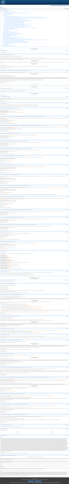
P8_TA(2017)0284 (6, 193)
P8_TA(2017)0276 (10, 122)
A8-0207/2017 (5, 118)
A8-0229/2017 (62, 211)
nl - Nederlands (62, 5)
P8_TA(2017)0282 (10, 170)
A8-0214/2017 (8, 263)
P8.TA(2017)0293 (3, 337)
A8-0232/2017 (12, 379)
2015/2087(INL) (27, 157)
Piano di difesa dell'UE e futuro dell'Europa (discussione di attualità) (11, 34)
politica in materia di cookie (49, 482)
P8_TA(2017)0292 (39, 332)
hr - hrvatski (58, 5)
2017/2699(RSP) (25, 296)
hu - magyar (61, 5)
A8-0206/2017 (42, 157)
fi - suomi (67, 5)
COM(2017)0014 (40, 176)
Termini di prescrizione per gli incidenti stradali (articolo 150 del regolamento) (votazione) (15, 21)
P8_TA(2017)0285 (6, 205)
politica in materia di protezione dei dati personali (37, 482)
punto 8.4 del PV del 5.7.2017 (13, 391)
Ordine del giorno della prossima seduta (8, 43)
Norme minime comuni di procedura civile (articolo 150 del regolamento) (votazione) (14, 22)
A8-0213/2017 (8, 255)
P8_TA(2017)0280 (10, 153)
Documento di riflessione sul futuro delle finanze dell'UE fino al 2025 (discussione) (12, 37)
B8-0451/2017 (39, 308)
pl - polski (63, 5)
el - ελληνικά (55, 5)
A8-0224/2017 (8, 268)
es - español (51, 5)
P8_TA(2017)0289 (6, 237)
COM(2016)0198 (53, 187)
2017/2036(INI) (64, 380)
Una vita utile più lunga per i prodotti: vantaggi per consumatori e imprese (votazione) (14, 26)
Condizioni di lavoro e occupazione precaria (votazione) (11, 29)
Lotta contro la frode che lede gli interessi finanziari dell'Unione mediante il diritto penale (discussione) (15, 42)
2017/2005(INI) (19, 142)
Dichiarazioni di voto (5, 30)
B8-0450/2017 (28, 307)
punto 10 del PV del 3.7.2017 (59, 330)
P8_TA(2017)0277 (10, 131)
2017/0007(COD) (48, 176)
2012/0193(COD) (2, 416)
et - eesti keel (54, 5)
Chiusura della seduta (5, 44)
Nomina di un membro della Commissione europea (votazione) (12, 16)
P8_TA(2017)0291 (34, 332)
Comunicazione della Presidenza (7, 14)
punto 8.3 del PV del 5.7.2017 (6, 391)
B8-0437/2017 (31, 330)
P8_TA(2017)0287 (6, 222)
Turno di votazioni (5, 15)
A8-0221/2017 (8, 257)
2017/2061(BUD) (48, 211)
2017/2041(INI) (36, 405)
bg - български (50, 5)
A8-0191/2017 (28, 233)
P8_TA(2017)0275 (6, 114)
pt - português (64, 5)
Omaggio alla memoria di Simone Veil (7, 13)
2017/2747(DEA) (27, 330)
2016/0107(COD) (61, 187)
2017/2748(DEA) (39, 330)
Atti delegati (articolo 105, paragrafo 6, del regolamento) (9, 35)
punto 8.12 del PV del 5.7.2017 (6, 412)
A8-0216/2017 (54, 405)
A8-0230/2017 (41, 416)
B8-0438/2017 (43, 330)
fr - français (56, 5)
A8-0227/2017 (23, 72)
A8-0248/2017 (13, 127)
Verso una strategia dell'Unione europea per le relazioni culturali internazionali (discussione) (13, 40)
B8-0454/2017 (40, 309)
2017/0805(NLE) (21, 109)
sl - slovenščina (66, 5)
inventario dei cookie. (57, 482)
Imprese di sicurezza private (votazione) (9, 28)
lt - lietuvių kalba (60, 5)
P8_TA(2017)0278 (10, 138)
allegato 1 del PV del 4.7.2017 (21, 112)
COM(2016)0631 (59, 198)
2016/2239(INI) (33, 226)
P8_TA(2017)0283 (6, 183)
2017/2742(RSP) (25, 341)
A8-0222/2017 (50, 226)
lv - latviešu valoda (59, 5)
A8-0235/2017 (39, 142)
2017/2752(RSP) (12, 317)
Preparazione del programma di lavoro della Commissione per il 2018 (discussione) (13, 33)
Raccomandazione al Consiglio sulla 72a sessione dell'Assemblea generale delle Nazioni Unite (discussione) (16, 41)
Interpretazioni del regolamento (7, 36)
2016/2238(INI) (12, 233)
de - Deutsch (53, 5)
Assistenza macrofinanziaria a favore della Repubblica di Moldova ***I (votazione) (14, 23)
